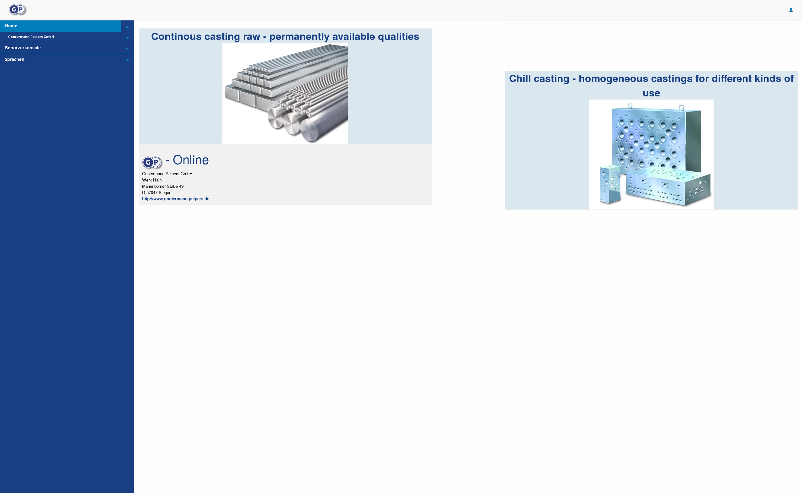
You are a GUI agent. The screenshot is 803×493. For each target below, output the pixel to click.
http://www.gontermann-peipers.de (175, 199)
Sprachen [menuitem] (14, 59)
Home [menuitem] (11, 26)
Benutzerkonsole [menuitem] (23, 48)
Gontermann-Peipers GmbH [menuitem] (31, 37)
